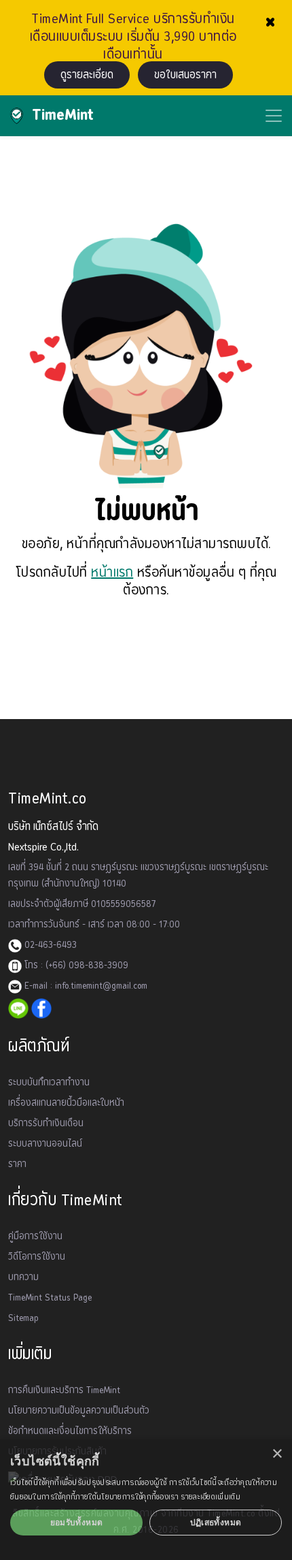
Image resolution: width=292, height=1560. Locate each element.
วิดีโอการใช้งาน (36, 1257)
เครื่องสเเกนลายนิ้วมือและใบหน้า (66, 1103)
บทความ (23, 1277)
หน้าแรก (112, 572)
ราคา (17, 1164)
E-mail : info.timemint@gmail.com (84, 986)
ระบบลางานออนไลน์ (45, 1143)
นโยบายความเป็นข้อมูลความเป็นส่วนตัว (78, 1410)
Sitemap (23, 1318)
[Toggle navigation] (273, 116)
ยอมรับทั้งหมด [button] (76, 1522)
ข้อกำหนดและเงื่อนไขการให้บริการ (70, 1431)
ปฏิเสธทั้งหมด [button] (216, 1522)
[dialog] (146, 1499)
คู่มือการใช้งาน (35, 1236)
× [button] (277, 1454)
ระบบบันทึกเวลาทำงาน (49, 1082)
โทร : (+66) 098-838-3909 (75, 965)
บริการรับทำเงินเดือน (46, 1123)
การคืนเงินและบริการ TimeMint (64, 1390)
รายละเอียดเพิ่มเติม (210, 1497)
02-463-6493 (49, 945)
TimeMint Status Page (50, 1297)
